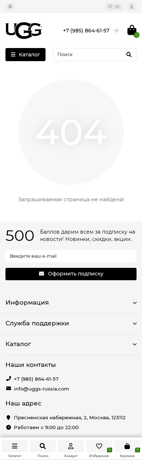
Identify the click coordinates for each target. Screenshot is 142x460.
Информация (27, 302)
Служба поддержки (37, 323)
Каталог (18, 344)
